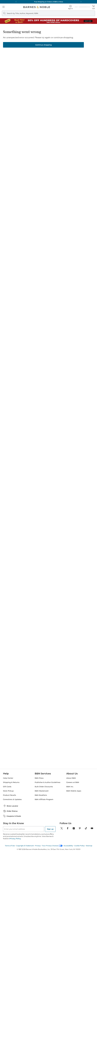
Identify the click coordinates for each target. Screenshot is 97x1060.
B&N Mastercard (41, 791)
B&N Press (39, 778)
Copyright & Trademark (25, 846)
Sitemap (89, 846)
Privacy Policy (15, 839)
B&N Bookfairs (41, 795)
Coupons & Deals (14, 816)
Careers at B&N (72, 782)
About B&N (71, 778)
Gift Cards (7, 787)
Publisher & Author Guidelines (47, 782)
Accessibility (68, 846)
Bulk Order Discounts (44, 787)
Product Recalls (9, 795)
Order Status (12, 811)
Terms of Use (10, 846)
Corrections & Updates (12, 799)
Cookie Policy (79, 846)
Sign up (50, 829)
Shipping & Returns (11, 782)
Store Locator (12, 806)
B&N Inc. (70, 787)
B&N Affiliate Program (44, 799)
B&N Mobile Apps (73, 791)
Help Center (8, 778)
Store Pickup (8, 791)
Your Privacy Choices (50, 846)
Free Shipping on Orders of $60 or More (48, 2)
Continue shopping (43, 45)
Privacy (38, 846)
